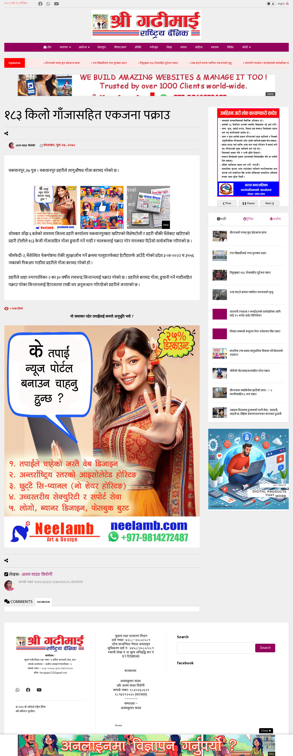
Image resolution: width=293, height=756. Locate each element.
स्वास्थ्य (215, 47)
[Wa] (48, 4)
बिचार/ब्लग (120, 47)
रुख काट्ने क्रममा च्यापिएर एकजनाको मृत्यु (178, 63)
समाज (183, 47)
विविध (230, 47)
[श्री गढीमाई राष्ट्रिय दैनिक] (146, 37)
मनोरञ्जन (154, 47)
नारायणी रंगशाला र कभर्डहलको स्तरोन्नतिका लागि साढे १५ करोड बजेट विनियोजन (249, 63)
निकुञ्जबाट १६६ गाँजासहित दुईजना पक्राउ (126, 63)
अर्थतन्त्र (83, 47)
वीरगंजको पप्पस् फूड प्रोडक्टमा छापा (29, 63)
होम (49, 47)
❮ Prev (227, 203)
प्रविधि (138, 47)
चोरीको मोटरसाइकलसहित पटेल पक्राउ (250, 370)
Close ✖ (266, 730)
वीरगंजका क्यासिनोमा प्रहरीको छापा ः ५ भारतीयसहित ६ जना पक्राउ (251, 392)
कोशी (245, 47)
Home (118, 725)
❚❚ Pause (248, 203)
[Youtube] (56, 4)
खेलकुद (101, 47)
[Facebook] (40, 4)
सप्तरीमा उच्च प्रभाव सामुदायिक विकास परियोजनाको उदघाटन (256, 352)
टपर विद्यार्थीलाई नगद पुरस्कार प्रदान (77, 63)
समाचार (64, 47)
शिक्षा (169, 47)
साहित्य (198, 47)
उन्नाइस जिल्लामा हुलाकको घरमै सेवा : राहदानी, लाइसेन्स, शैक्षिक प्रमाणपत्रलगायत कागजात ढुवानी (255, 412)
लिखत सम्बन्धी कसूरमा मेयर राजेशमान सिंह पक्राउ (255, 331)
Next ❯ (270, 203)
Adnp (270, 94)
